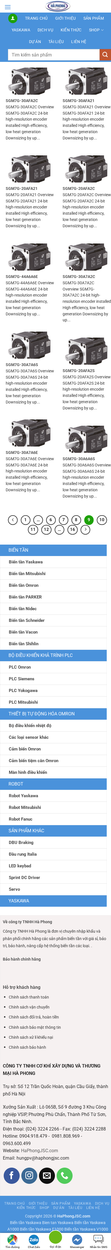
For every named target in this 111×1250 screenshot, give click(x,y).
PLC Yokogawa (23, 690)
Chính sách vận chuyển (29, 1007)
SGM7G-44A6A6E (22, 276)
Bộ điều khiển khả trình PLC (41, 655)
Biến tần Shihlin (23, 643)
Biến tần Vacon (23, 632)
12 (46, 529)
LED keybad (20, 865)
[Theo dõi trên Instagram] (29, 1176)
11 (33, 529)
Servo (14, 889)
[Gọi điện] (55, 1238)
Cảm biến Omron (25, 749)
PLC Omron (20, 667)
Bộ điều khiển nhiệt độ (30, 725)
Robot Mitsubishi (25, 807)
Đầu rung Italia (23, 854)
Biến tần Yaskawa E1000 (41, 1229)
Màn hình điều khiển (28, 772)
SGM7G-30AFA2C (22, 100)
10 (101, 519)
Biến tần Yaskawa (26, 562)
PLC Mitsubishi (23, 702)
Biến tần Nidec (23, 608)
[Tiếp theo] (85, 530)
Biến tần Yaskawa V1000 (86, 1229)
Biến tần (18, 550)
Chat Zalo (34, 1247)
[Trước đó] (13, 520)
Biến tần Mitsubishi (27, 573)
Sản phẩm (93, 18)
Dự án (35, 41)
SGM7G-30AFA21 (78, 100)
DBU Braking (21, 842)
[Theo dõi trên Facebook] (12, 1176)
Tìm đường (12, 1247)
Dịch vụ (45, 30)
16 (72, 529)
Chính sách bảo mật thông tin (35, 1027)
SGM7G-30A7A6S (22, 364)
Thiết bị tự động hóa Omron (42, 714)
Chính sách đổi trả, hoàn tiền (34, 1017)
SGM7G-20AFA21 (22, 188)
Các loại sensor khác (29, 737)
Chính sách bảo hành (27, 1047)
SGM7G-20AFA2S (79, 370)
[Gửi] (105, 54)
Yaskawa (21, 30)
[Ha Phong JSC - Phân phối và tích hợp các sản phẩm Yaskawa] (57, 6)
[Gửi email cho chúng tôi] (47, 1176)
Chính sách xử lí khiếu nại (31, 1037)
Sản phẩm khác (26, 830)
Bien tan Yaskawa (57, 1222)
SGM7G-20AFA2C (79, 188)
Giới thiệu (65, 18)
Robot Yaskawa (23, 795)
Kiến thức (71, 30)
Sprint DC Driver (24, 877)
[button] (7, 7)
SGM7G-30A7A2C (79, 276)
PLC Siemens (21, 678)
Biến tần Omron (23, 585)
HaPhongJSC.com (39, 1150)
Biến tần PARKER (25, 597)
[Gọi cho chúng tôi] (65, 1176)
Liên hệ (78, 41)
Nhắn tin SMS (98, 1247)
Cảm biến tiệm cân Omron (33, 760)
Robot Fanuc (20, 819)
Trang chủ (36, 18)
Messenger (77, 1247)
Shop (94, 30)
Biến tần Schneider (27, 620)
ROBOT (16, 784)
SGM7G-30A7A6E (22, 452)
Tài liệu (56, 41)
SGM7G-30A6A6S (79, 458)
